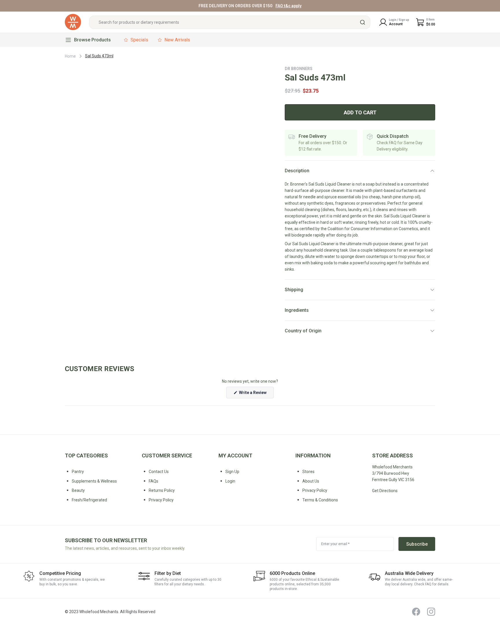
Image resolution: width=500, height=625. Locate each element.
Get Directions (385, 490)
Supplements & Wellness (94, 481)
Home (70, 56)
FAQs (153, 481)
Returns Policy (162, 490)
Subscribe (417, 544)
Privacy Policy (314, 490)
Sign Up (232, 471)
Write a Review (256, 394)
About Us (310, 481)
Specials (139, 40)
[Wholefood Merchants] (73, 22)
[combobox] (229, 22)
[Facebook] (416, 612)
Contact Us (159, 471)
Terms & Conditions (320, 500)
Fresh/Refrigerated (89, 500)
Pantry (78, 471)
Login (230, 481)
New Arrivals (177, 40)
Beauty (78, 490)
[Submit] (363, 22)
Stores (308, 471)
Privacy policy (161, 500)
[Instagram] (431, 612)
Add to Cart (360, 112)
